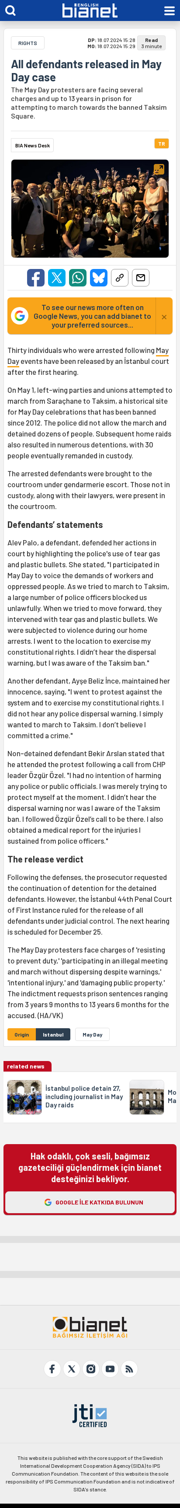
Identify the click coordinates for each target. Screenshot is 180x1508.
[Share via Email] (140, 277)
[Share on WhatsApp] (78, 277)
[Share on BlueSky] (98, 277)
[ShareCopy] (119, 277)
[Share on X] (57, 277)
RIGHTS (27, 43)
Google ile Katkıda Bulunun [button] (99, 1202)
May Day (92, 1034)
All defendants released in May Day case (86, 70)
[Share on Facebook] (36, 277)
